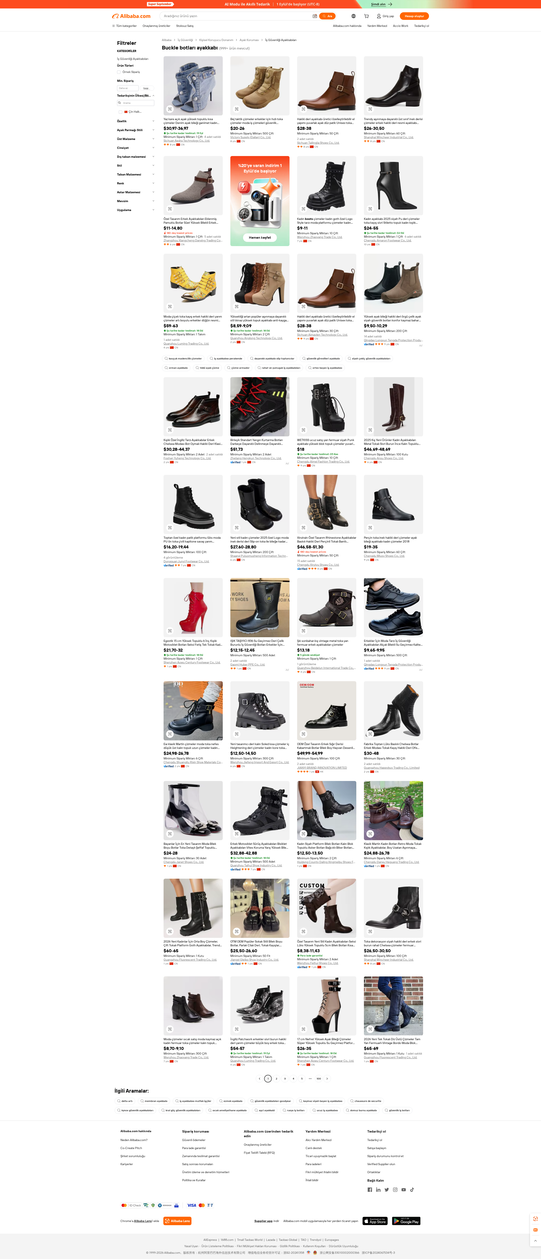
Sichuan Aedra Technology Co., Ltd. (187, 140)
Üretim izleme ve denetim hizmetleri (205, 1172)
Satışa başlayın (376, 1148)
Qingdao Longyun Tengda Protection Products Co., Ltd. (393, 340)
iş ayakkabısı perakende (228, 358)
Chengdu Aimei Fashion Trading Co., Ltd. (323, 461)
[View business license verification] (309, 1253)
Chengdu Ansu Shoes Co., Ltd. (384, 458)
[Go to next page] (327, 1078)
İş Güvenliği (185, 40)
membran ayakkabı (156, 1101)
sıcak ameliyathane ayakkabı (230, 1110)
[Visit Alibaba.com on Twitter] (386, 1189)
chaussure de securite (368, 1101)
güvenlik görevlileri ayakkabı (323, 358)
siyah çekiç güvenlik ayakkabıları (371, 358)
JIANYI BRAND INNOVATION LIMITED (322, 767)
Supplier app (263, 1221)
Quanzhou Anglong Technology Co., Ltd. (256, 338)
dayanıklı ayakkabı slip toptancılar (274, 358)
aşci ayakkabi (267, 1110)
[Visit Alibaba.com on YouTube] (403, 1189)
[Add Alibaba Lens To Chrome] (177, 1221)
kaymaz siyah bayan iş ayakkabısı (322, 1101)
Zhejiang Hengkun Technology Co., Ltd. (255, 458)
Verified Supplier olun (381, 1164)
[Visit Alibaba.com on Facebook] (369, 1189)
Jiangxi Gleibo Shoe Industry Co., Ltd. (254, 959)
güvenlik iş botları (399, 1110)
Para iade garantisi (194, 1148)
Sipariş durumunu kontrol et (385, 1156)
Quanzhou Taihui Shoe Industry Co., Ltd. (256, 865)
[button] (314, 16)
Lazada (270, 1239)
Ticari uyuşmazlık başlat (321, 1156)
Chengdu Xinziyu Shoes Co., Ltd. (318, 564)
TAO (303, 1239)
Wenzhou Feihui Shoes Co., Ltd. (317, 963)
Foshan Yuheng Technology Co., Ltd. (187, 458)
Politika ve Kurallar (194, 1180)
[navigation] (136, 560)
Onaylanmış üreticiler (258, 1144)
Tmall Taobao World (249, 1239)
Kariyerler (126, 1164)
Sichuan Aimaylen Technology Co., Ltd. (322, 334)
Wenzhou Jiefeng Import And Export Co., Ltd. (259, 762)
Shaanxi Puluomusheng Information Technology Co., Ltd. (260, 556)
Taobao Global (288, 1239)
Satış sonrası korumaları (197, 1164)
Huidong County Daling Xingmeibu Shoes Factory (326, 862)
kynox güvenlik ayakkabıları (137, 1110)
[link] (535, 1218)
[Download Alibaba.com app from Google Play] (406, 1221)
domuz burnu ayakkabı (363, 1110)
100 (319, 1078)
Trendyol (315, 1239)
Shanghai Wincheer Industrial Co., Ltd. (389, 137)
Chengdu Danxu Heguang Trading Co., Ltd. (391, 862)
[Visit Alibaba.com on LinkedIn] (378, 1189)
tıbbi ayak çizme (209, 367)
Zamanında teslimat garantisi (201, 1156)
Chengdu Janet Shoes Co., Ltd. (184, 862)
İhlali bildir (312, 1180)
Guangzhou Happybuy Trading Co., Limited (391, 767)
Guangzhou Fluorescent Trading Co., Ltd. (190, 959)
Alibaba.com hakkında (135, 1131)
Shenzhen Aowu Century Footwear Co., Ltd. (192, 662)
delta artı (127, 1101)
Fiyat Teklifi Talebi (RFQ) (259, 1152)
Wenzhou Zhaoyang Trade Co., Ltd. (319, 237)
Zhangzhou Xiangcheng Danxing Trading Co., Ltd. (193, 240)
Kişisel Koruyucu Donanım (216, 40)
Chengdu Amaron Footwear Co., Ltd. (387, 240)
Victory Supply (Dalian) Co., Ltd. (250, 137)
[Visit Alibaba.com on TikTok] (412, 1189)
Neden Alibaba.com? (134, 1140)
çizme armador (240, 367)
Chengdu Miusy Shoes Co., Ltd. (384, 556)
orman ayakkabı (178, 367)
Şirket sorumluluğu (132, 1156)
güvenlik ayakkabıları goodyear (273, 1101)
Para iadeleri (313, 1164)
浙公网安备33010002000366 (339, 1252)
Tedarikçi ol (374, 1140)
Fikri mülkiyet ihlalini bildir (322, 1172)
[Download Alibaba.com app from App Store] (375, 1221)
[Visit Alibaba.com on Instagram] (395, 1189)
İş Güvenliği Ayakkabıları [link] (280, 40)
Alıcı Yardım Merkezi (319, 1140)
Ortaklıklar (373, 1172)
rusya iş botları (296, 1110)
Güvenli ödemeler (193, 1140)
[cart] (367, 16)
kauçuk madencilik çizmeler (185, 358)
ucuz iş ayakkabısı (327, 1110)
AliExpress (210, 1239)
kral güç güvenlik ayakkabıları (183, 1110)
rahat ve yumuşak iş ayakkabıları (281, 367)
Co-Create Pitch (131, 1148)
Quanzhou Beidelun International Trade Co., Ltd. (326, 668)
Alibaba (166, 40)
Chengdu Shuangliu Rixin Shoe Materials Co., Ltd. (193, 762)
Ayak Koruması (249, 40)
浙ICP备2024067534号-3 (378, 1252)
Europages (332, 1239)
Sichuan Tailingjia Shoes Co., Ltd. (318, 142)
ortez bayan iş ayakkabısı (327, 367)
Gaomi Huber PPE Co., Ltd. (247, 664)
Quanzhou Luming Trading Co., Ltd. (186, 343)
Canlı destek (314, 1148)
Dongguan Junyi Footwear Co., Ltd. (186, 561)
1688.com (227, 1239)
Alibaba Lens (143, 1221)
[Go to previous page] (259, 1078)
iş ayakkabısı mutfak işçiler (195, 1101)
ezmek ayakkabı (233, 1101)
